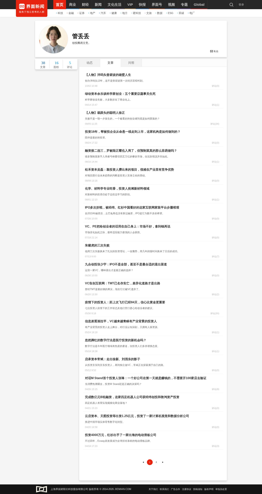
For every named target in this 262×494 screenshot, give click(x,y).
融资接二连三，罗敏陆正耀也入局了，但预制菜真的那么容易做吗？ (131, 150)
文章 (110, 62)
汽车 (103, 13)
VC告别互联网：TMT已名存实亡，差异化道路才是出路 (122, 283)
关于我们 (153, 489)
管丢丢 (80, 36)
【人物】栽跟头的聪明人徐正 (105, 112)
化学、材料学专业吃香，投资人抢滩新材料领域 (117, 188)
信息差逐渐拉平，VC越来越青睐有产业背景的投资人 (121, 321)
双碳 (181, 13)
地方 (125, 13)
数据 (159, 13)
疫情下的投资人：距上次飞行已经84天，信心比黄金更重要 (125, 302)
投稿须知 (197, 489)
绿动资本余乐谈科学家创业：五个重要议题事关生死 (120, 93)
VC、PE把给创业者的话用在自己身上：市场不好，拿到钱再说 (127, 226)
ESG (170, 13)
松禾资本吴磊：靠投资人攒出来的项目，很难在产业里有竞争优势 (129, 169)
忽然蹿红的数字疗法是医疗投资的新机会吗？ (115, 340)
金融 (71, 13)
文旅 (149, 13)
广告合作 (175, 489)
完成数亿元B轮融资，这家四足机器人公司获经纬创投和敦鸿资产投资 (132, 397)
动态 (90, 62)
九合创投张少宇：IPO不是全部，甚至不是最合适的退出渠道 (126, 264)
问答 (131, 62)
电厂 (192, 13)
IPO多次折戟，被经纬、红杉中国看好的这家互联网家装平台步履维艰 (132, 207)
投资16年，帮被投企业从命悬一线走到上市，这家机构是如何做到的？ (132, 131)
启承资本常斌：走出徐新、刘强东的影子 (112, 359)
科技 (60, 13)
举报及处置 (221, 489)
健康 (114, 13)
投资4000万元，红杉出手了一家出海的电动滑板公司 (120, 435)
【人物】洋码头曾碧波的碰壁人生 (108, 74)
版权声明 (208, 489)
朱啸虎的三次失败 (97, 245)
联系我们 (164, 489)
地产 (92, 13)
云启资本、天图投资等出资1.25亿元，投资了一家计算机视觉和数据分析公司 (137, 416)
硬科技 (137, 13)
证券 (82, 13)
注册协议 (186, 489)
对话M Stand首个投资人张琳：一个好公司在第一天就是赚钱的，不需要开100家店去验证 (145, 378)
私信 (216, 51)
